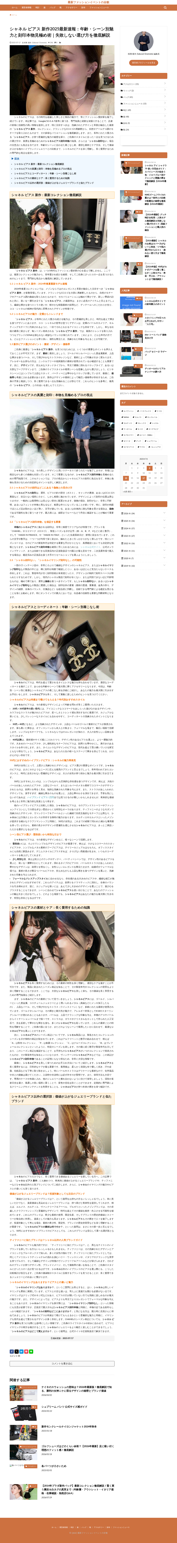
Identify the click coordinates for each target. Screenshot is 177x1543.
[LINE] (31, 1352)
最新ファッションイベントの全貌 (88, 2)
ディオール (128, 429)
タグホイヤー (129, 435)
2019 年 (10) (129, 566)
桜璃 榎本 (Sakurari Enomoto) (35, 42)
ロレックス (142, 423)
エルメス (138, 417)
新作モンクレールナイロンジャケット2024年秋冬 (69, 1426)
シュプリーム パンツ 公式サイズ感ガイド (64, 1407)
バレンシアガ (156, 447)
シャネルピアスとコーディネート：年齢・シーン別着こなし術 (45, 173)
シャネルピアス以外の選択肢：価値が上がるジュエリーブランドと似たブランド (54, 183)
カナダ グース (129, 447)
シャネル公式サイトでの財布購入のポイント (155, 302)
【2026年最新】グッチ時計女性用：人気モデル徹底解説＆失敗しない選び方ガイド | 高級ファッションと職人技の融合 (156, 222)
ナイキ (159, 411)
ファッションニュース (99, 8)
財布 (83, 8)
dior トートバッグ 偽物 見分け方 (155, 336)
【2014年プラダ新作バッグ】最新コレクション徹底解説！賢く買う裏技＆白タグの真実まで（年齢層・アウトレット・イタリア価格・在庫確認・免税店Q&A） (77, 1490)
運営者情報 (26, 8)
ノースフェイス (145, 411)
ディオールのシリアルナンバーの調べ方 (155, 370)
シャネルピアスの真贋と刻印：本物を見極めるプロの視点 (43, 169)
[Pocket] (26, 1352)
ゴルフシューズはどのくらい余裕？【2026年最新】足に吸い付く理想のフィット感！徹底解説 (77, 1448)
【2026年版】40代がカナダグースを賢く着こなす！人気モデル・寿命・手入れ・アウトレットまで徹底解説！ (156, 273)
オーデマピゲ (153, 429)
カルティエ (128, 423)
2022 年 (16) (129, 544)
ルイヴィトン (129, 411)
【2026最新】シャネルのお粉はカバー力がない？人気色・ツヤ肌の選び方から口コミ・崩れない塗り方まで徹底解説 (155, 248)
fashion (126, 417)
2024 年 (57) (129, 529)
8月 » (130, 492)
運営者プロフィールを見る (143, 63)
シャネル (155, 423)
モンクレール (152, 417)
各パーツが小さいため (53, 1466)
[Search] (165, 8)
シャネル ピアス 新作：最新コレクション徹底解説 (39, 164)
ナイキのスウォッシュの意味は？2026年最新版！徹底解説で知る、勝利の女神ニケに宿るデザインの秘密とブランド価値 (76, 1389)
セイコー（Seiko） (146, 435)
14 (126, 478)
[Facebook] (12, 1352)
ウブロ (142, 447)
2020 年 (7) (128, 559)
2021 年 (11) (129, 551)
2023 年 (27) (129, 536)
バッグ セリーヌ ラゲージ (156, 353)
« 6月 (125, 492)
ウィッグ (128, 91)
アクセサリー (71, 8)
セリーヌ (127, 441)
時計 (37, 8)
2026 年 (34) (129, 514)
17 (144, 478)
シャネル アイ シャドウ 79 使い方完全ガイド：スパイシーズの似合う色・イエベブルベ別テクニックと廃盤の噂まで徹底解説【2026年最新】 (156, 175)
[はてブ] (21, 1352)
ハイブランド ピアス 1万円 (40, 797)
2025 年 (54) (129, 521)
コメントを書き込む (62, 1363)
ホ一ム (15, 8)
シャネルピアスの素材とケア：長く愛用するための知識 (42, 178)
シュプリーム (152, 441)
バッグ (52, 8)
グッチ (138, 441)
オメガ (140, 429)
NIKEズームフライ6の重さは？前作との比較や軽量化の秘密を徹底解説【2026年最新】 (155, 199)
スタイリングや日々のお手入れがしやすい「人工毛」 (155, 321)
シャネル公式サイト (90, 547)
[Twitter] (17, 1352)
